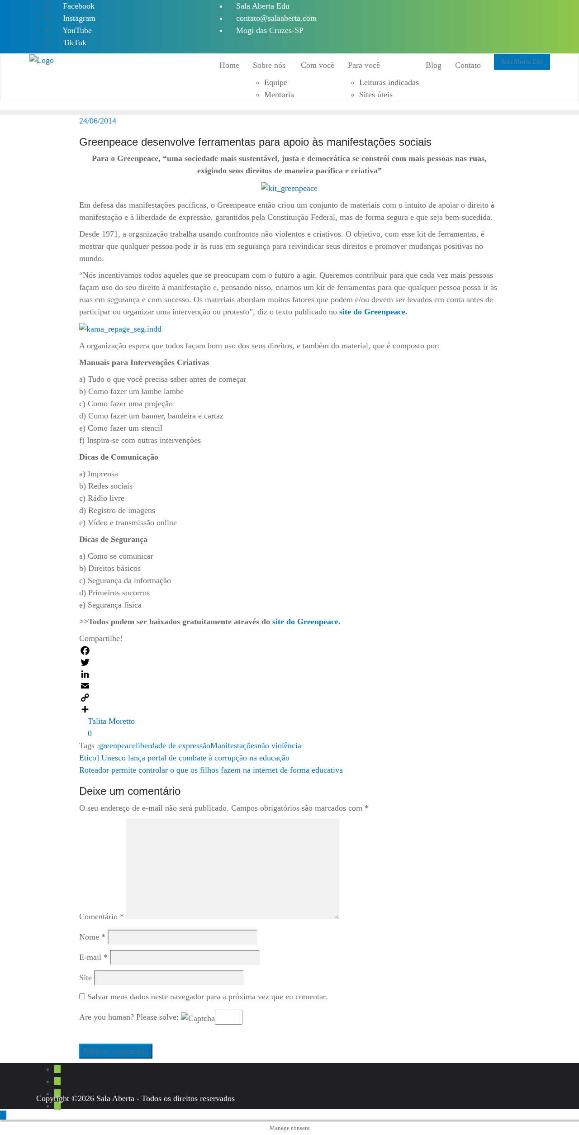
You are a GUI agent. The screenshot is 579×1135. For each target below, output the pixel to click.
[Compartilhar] (289, 709)
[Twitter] (289, 662)
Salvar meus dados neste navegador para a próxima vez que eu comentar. (207, 996)
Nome (92, 936)
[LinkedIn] (289, 674)
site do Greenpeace (372, 311)
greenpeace (117, 745)
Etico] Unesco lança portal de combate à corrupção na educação (184, 757)
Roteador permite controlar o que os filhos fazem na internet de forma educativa (211, 769)
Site (85, 977)
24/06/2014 (97, 120)
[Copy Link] (289, 697)
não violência (279, 745)
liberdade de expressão (173, 745)
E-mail (93, 957)
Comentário (101, 916)
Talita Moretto (110, 721)
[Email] (289, 686)
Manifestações (233, 745)
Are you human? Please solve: (130, 1016)
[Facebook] (289, 650)
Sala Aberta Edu (262, 5)
